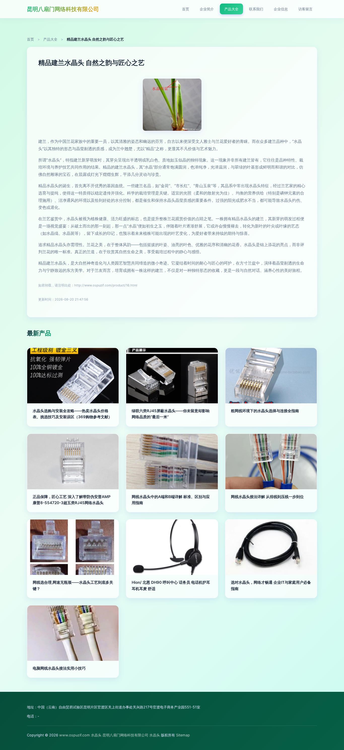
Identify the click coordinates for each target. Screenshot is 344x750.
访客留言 (305, 9)
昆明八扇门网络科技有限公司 (63, 9)
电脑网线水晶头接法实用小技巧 (59, 668)
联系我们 (256, 9)
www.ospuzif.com (74, 735)
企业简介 (207, 9)
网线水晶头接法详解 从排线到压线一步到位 (267, 496)
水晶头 (96, 735)
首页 (185, 9)
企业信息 (281, 9)
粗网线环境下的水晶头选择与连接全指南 (265, 410)
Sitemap (183, 735)
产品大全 (231, 9)
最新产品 (39, 333)
